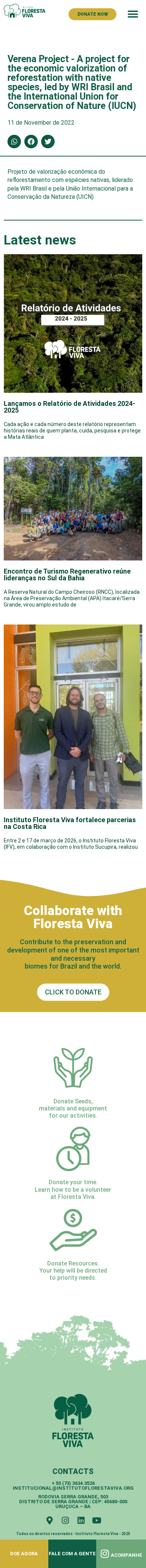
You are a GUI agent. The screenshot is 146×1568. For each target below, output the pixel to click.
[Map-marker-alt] (49, 1520)
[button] (132, 14)
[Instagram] (65, 1520)
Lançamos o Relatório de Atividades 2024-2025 (69, 406)
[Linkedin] (81, 1520)
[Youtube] (96, 1520)
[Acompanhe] (105, 1553)
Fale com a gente (72, 1553)
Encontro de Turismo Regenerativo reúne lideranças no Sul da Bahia (67, 574)
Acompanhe (126, 1555)
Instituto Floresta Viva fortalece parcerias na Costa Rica (70, 823)
